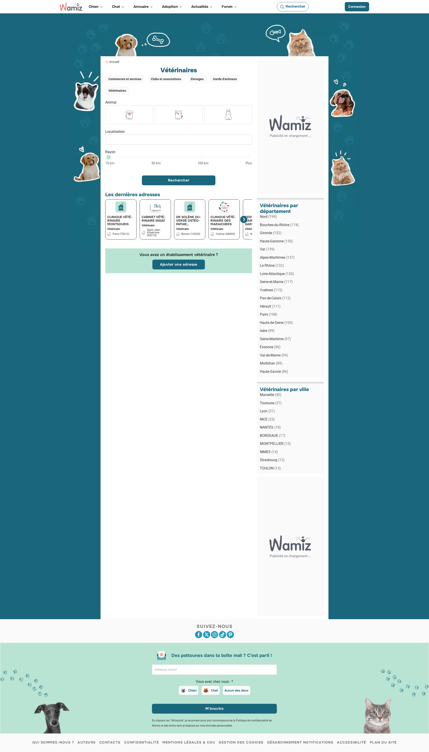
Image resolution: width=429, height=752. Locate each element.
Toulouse (271, 403)
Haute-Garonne (276, 241)
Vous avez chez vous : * (214, 681)
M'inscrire (214, 708)
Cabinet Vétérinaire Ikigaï (154, 218)
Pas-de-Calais (275, 298)
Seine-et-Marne (276, 282)
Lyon (267, 411)
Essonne (270, 347)
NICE (267, 419)
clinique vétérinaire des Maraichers (223, 220)
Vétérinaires (117, 90)
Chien (192, 690)
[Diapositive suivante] (243, 219)
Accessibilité (351, 742)
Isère (267, 331)
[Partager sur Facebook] (198, 634)
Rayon (110, 152)
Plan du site (383, 742)
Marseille (271, 395)
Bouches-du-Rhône (279, 225)
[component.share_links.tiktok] (222, 634)
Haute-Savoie (274, 371)
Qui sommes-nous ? (53, 742)
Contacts (110, 742)
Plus (249, 163)
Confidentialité (141, 742)
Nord (268, 217)
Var (267, 249)
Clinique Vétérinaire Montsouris (119, 220)
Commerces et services (124, 79)
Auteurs (87, 742)
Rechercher (178, 180)
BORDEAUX (272, 435)
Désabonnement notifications (300, 742)
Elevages (197, 79)
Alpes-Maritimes (277, 257)
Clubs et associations (166, 79)
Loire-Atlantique (277, 274)
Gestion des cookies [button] (241, 742)
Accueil (114, 62)
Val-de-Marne (274, 355)
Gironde (271, 233)
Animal (110, 102)
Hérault (270, 306)
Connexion (357, 6)
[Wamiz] (71, 6)
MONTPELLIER (275, 444)
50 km (156, 163)
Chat (214, 690)
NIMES (269, 452)
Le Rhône (272, 265)
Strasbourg (272, 460)
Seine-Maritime (275, 339)
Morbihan (271, 363)
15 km (109, 163)
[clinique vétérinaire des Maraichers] (224, 206)
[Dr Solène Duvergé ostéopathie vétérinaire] (189, 206)
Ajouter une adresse (178, 264)
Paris (268, 314)
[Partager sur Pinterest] (230, 634)
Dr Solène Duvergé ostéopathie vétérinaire (188, 220)
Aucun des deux (236, 690)
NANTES (270, 427)
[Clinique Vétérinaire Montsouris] (121, 206)
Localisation (115, 131)
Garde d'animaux (225, 79)
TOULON (270, 468)
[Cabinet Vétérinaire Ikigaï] (155, 206)
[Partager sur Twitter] (206, 634)
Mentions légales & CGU (188, 742)
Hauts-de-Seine (276, 323)
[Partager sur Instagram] (214, 634)
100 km (203, 163)
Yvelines (271, 290)
